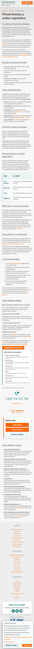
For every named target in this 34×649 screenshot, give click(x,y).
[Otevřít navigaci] (31, 2)
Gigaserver (4, 10)
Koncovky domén (17, 536)
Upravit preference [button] (9, 642)
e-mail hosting (18, 229)
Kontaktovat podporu (17, 434)
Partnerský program (17, 546)
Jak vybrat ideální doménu (17, 538)
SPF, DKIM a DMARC (24, 117)
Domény (12, 10)
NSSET (14, 113)
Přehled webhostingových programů (17, 555)
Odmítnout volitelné (11, 645)
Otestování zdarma (17, 563)
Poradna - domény (17, 544)
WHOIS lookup (17, 362)
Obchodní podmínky (17, 583)
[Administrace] (23, 2)
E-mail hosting (16, 377)
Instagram (21, 611)
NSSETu (29, 336)
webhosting (5, 43)
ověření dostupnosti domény (14, 263)
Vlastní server (17, 565)
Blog (17, 595)
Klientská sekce (17, 597)
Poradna (17, 591)
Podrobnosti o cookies (10, 637)
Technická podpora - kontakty (17, 593)
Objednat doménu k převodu (13, 348)
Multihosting (17, 561)
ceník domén (17, 120)
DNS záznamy (19, 112)
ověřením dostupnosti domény (9, 57)
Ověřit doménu (17, 425)
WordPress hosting (17, 557)
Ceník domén (17, 381)
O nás (17, 580)
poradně (4, 342)
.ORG (23, 508)
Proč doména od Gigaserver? (17, 542)
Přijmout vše (27, 645)
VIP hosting (17, 559)
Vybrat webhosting (17, 430)
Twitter (17, 611)
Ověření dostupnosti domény (17, 357)
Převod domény (17, 533)
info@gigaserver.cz (17, 403)
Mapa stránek (17, 587)
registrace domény (23, 55)
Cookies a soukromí (17, 585)
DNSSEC (15, 334)
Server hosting (17, 568)
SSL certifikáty (17, 570)
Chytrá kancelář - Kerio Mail (17, 572)
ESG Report (17, 589)
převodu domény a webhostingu (19, 344)
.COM (17, 508)
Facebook (13, 611)
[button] (17, 411)
